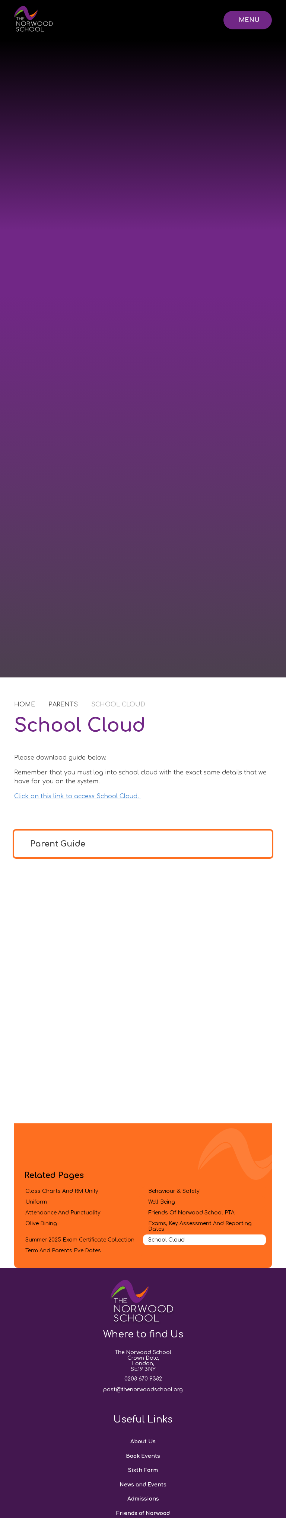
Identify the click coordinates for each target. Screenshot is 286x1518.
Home (24, 704)
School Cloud (118, 704)
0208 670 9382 (143, 1379)
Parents (63, 704)
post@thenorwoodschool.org (143, 1389)
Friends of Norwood (143, 1513)
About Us (143, 1441)
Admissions (143, 1499)
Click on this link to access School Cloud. (77, 796)
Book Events (143, 1456)
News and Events (143, 1485)
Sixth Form (143, 1470)
